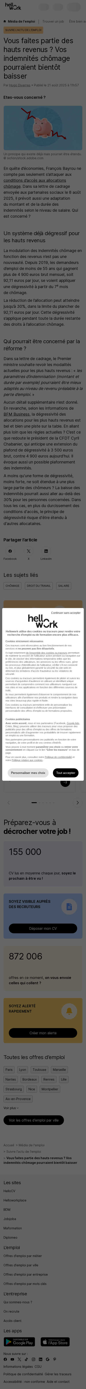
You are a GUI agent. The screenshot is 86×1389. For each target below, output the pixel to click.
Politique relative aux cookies (27, 760)
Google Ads (73, 723)
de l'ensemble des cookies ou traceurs (46, 652)
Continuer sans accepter (65, 612)
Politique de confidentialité (58, 757)
